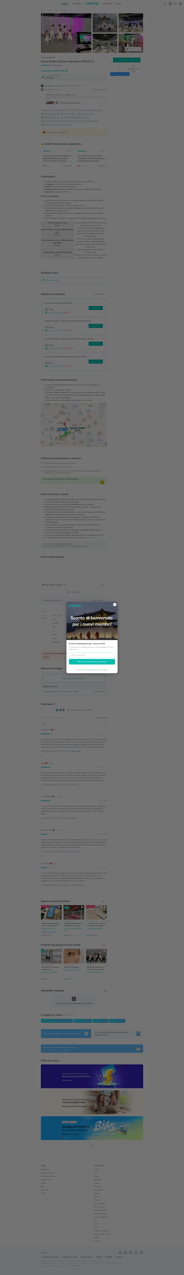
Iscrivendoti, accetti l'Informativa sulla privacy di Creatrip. (92, 670)
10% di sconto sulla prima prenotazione (92, 662)
